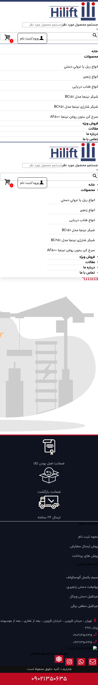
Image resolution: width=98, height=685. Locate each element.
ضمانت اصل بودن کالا (49, 463)
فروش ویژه (90, 123)
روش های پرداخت (85, 555)
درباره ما (92, 134)
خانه (95, 51)
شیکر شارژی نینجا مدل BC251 (76, 106)
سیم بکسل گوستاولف (82, 577)
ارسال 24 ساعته (49, 517)
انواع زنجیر (90, 76)
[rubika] (59, 662)
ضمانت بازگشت (49, 491)
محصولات (91, 56)
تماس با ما (90, 139)
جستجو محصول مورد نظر (80, 24)
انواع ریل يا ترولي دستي (81, 66)
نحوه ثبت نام (88, 536)
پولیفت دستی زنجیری (82, 586)
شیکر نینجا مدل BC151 (81, 96)
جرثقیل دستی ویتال (84, 596)
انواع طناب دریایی (85, 86)
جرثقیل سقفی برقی (84, 606)
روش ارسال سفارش (84, 546)
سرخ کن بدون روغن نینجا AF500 (74, 116)
